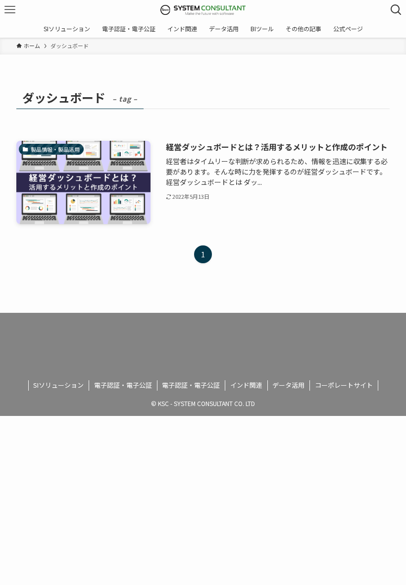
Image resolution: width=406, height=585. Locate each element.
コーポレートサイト (344, 385)
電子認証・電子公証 (123, 385)
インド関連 (246, 385)
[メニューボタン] (10, 10)
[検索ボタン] (396, 10)
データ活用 (288, 385)
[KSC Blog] (203, 10)
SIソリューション (58, 385)
